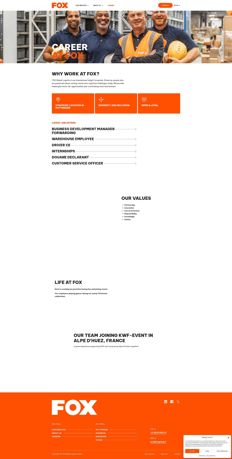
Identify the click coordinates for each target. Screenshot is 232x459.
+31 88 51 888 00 (158, 432)
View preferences (222, 451)
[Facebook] (172, 402)
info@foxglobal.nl (158, 442)
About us (97, 5)
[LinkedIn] (166, 402)
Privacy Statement (210, 455)
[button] (228, 437)
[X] (178, 402)
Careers (111, 5)
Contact (165, 5)
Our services (81, 5)
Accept (192, 451)
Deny (207, 451)
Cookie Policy (201, 455)
